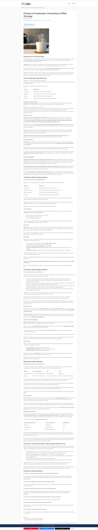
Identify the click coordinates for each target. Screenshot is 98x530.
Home (69, 3)
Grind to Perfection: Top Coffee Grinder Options (34, 519)
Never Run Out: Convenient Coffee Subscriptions (34, 518)
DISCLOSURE (44, 20)
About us (74, 3)
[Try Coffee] (26, 3)
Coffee (26, 517)
